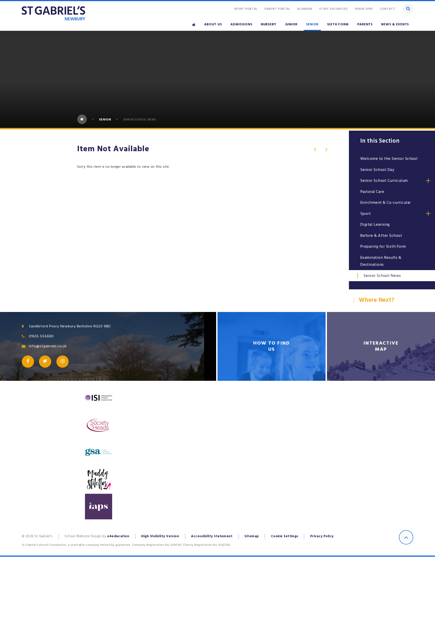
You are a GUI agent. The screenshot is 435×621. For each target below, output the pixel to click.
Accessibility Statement (211, 536)
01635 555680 (41, 336)
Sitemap (251, 536)
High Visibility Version (160, 536)
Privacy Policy (322, 536)
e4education (118, 536)
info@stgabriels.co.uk (48, 346)
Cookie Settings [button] (284, 536)
